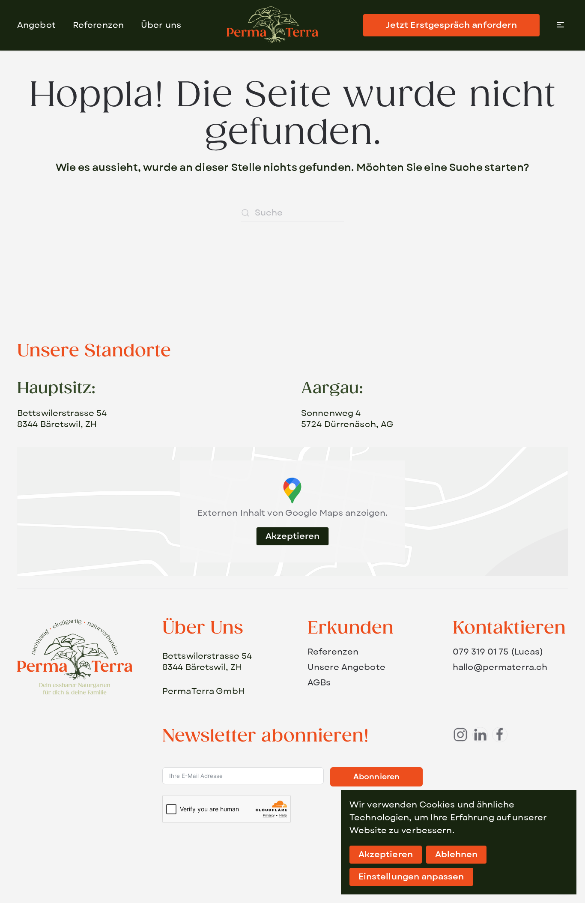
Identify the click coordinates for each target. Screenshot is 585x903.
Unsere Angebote (346, 667)
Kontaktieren (509, 628)
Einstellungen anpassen (411, 876)
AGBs (319, 682)
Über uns (161, 25)
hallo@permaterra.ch (500, 667)
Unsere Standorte (94, 351)
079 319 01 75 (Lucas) (498, 652)
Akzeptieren (293, 536)
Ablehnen (456, 854)
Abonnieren (376, 777)
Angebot (36, 25)
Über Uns (202, 628)
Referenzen (98, 25)
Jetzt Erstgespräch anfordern (451, 25)
